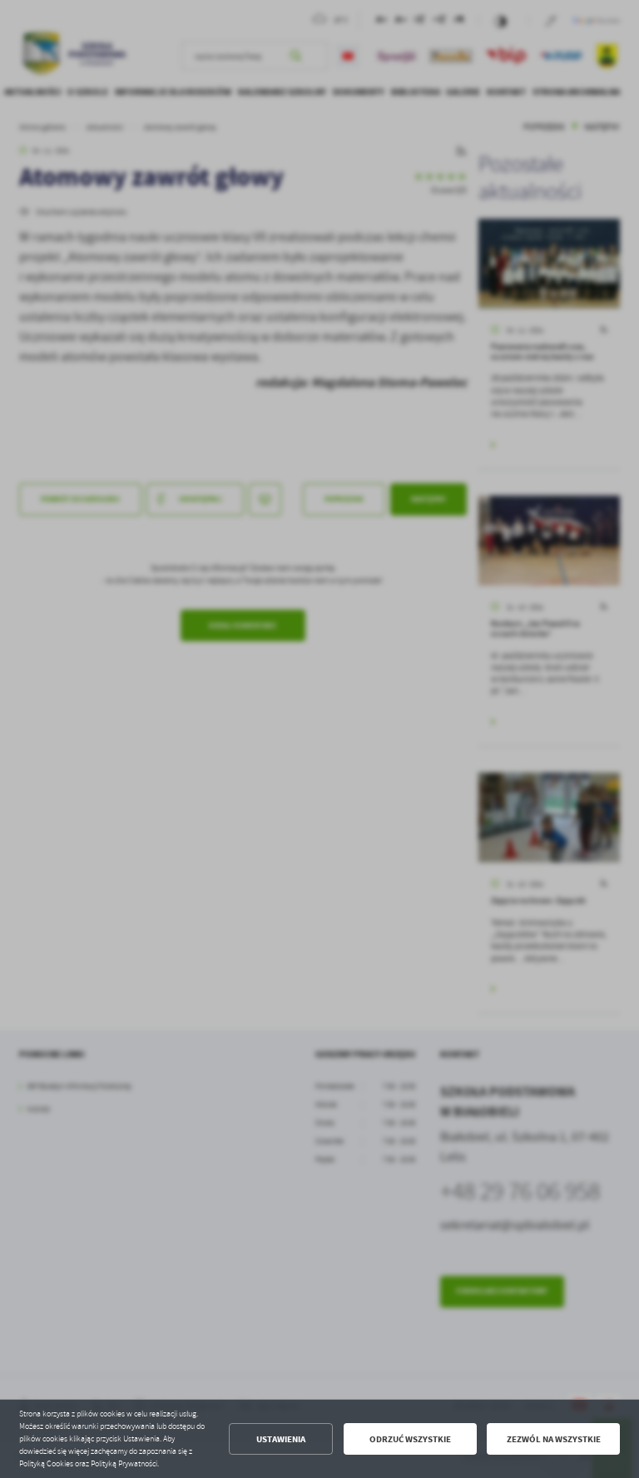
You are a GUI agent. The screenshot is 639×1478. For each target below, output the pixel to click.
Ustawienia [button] (280, 1439)
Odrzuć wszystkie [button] (410, 1439)
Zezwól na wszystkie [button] (554, 1439)
